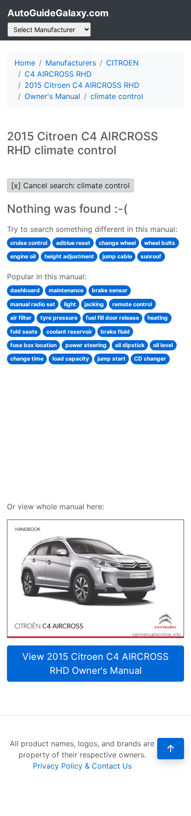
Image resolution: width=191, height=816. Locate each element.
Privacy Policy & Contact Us (82, 765)
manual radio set (32, 304)
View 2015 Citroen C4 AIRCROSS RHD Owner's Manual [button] (95, 663)
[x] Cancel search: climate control (70, 185)
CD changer (150, 358)
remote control (132, 304)
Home (24, 62)
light (70, 304)
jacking (94, 304)
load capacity (70, 358)
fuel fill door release (112, 317)
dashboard (25, 290)
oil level (163, 345)
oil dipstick (130, 345)
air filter (21, 317)
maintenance (66, 290)
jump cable (117, 256)
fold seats (24, 331)
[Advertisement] (95, 432)
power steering (86, 345)
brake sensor (109, 290)
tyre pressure (58, 317)
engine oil (23, 256)
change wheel (117, 242)
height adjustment (69, 256)
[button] (170, 748)
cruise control (28, 242)
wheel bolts (159, 242)
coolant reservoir (69, 331)
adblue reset (73, 242)
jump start (111, 358)
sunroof (150, 256)
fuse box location (33, 345)
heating (157, 317)
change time (27, 358)
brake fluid (115, 331)
